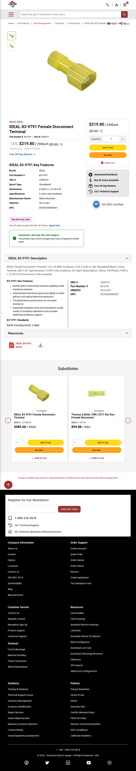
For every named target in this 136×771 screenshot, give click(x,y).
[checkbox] (33, 410)
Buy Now (108, 155)
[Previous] (8, 420)
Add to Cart (107, 147)
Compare (41, 410)
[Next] (128, 420)
